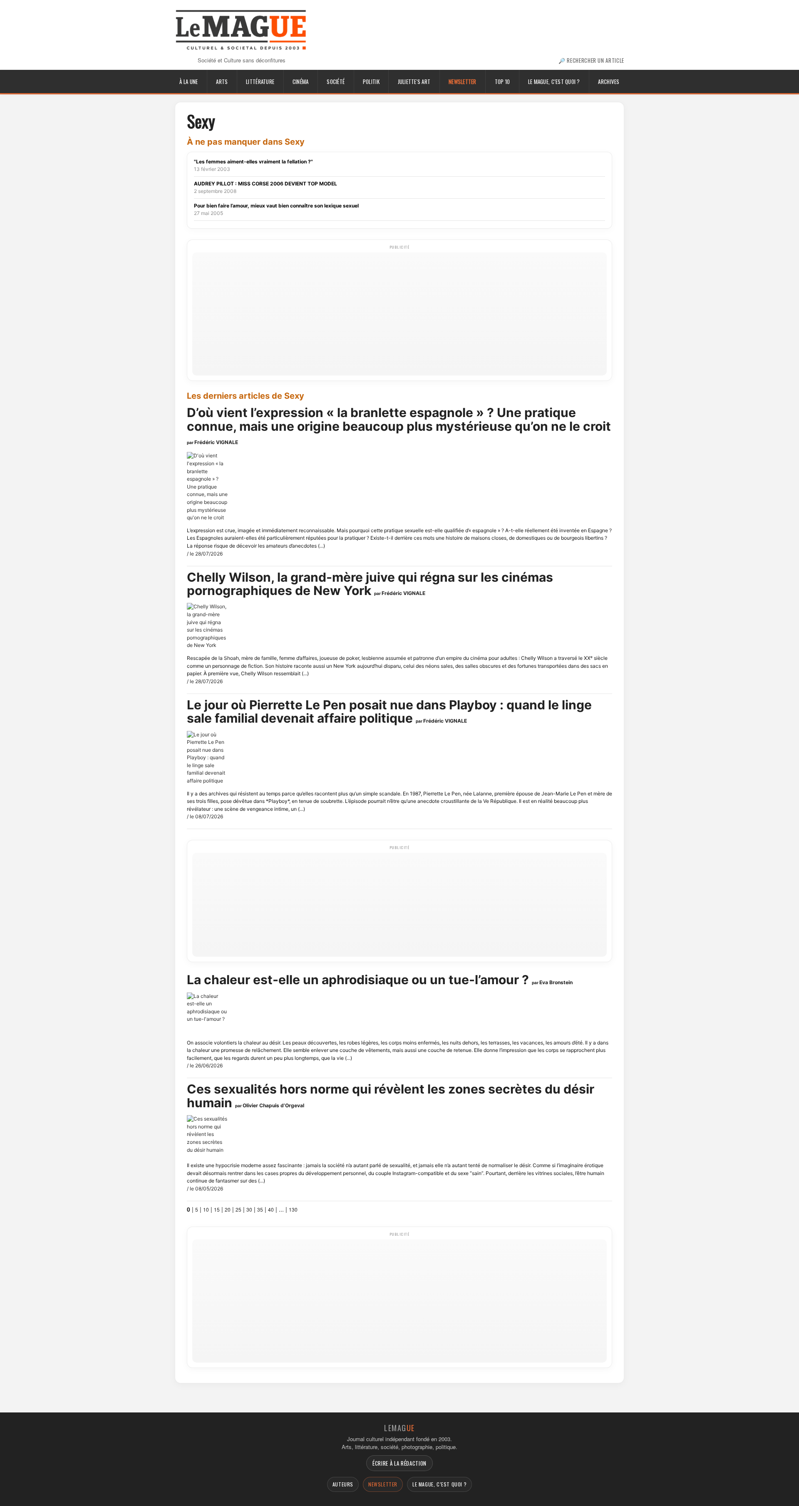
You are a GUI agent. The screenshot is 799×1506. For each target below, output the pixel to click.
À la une (188, 81)
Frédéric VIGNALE (216, 442)
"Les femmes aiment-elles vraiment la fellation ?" (253, 161)
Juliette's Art (414, 81)
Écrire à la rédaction (399, 1463)
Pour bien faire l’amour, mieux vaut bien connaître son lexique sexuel (276, 205)
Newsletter (462, 81)
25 (238, 1209)
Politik (371, 81)
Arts (222, 81)
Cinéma (301, 81)
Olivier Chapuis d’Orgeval (273, 1105)
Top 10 (502, 81)
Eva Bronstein (556, 982)
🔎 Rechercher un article (591, 60)
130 (293, 1209)
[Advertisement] (399, 313)
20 (228, 1209)
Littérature (260, 81)
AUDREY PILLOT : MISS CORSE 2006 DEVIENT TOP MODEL (265, 183)
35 (260, 1209)
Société (336, 81)
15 (217, 1209)
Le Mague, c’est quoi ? (554, 81)
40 (271, 1209)
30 (249, 1209)
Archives (608, 81)
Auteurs (343, 1484)
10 (206, 1209)
